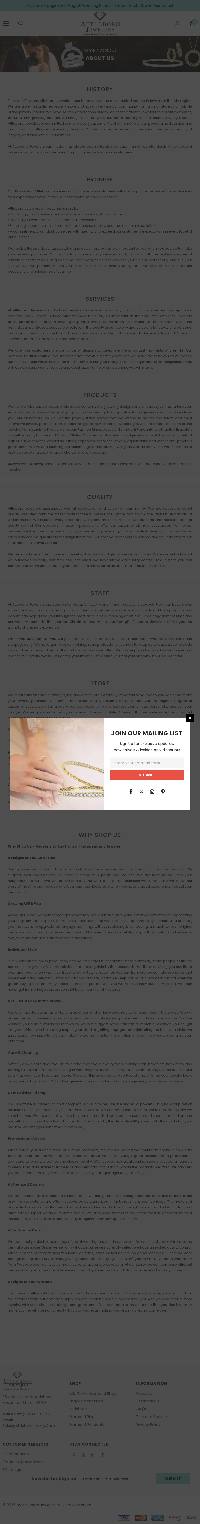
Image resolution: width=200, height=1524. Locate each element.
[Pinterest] (163, 791)
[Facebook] (131, 791)
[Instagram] (152, 791)
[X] (141, 791)
